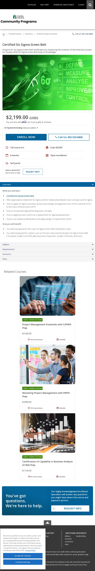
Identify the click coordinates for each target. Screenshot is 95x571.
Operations (29, 34)
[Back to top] (47, 532)
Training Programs (14, 34)
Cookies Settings (23, 562)
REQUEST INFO (33, 171)
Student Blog (81, 536)
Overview (6, 184)
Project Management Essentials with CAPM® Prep (46, 326)
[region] (23, 549)
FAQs (4, 259)
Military (67, 536)
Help (66, 544)
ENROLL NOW (26, 137)
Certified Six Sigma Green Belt (20, 195)
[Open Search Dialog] (90, 4)
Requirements (8, 249)
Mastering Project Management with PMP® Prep (46, 394)
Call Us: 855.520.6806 (82, 34)
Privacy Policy (82, 565)
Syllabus (5, 244)
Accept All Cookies (23, 556)
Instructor (6, 254)
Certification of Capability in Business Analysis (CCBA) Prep (47, 463)
